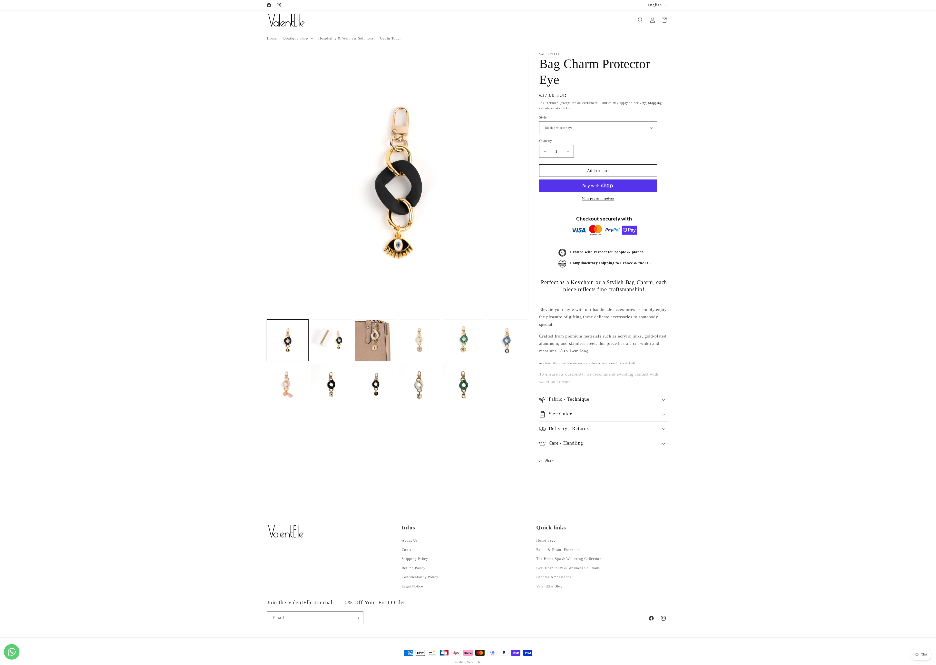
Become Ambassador (553, 577)
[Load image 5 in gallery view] (463, 340)
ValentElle (474, 662)
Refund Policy (414, 568)
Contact (408, 549)
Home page (545, 540)
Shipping (655, 103)
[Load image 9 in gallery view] (375, 384)
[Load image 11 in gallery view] (463, 384)
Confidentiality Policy (420, 577)
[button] (297, 38)
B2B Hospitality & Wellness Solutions (568, 568)
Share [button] (550, 461)
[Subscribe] (357, 618)
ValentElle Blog (549, 586)
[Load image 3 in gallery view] (375, 340)
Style (543, 117)
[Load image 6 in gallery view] (507, 340)
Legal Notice (412, 586)
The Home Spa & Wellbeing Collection (568, 558)
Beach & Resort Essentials (558, 549)
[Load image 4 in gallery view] (419, 340)
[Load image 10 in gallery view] (419, 384)
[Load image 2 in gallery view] (331, 340)
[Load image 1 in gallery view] (287, 340)
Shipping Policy (415, 558)
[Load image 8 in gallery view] (331, 384)
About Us (410, 540)
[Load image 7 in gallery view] (287, 384)
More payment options (598, 198)
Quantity (545, 141)
